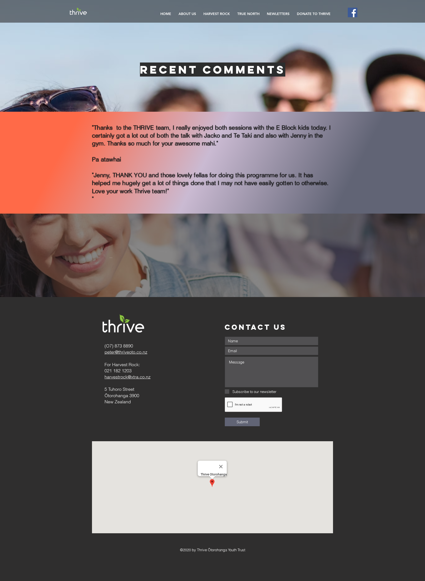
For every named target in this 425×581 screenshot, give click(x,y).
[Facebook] (352, 12)
